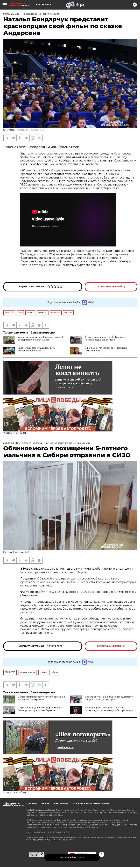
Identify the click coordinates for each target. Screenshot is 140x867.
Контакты (31, 803)
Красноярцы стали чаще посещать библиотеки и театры (36, 349)
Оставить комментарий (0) (111, 646)
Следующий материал (72, 858)
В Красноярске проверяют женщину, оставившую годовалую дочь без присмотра (109, 709)
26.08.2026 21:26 (11, 443)
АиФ (42, 130)
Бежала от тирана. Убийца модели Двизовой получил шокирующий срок (109, 698)
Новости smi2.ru (14, 432)
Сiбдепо (81, 572)
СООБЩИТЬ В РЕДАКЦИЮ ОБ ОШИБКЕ (90, 803)
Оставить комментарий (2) (111, 286)
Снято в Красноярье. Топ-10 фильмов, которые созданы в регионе (105, 338)
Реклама (45, 803)
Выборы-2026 (61, 803)
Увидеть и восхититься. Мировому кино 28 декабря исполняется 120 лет (41, 338)
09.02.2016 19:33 (11, 14)
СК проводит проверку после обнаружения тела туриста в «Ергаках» (41, 698)
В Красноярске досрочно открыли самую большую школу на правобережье (40, 709)
